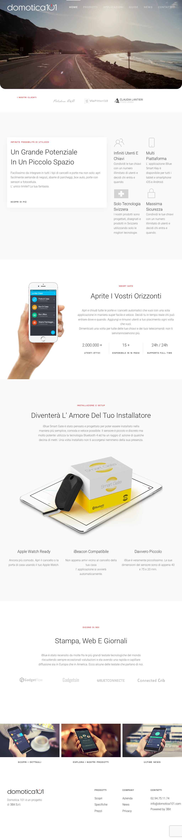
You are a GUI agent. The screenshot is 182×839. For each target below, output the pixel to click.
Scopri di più (19, 202)
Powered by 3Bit (161, 809)
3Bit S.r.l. (15, 804)
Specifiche (101, 804)
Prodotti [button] (90, 7)
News (148, 7)
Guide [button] (133, 7)
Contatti (165, 7)
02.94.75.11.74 (160, 798)
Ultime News (152, 762)
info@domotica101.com (166, 803)
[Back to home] (32, 7)
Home (73, 7)
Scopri (98, 798)
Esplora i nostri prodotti (91, 762)
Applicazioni (113, 7)
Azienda (127, 798)
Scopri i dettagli (29, 762)
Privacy (127, 811)
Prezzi (98, 811)
